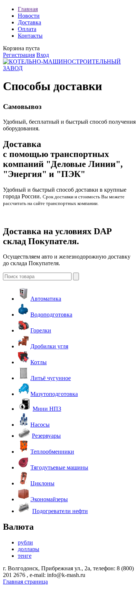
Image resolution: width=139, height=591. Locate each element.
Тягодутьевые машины (59, 467)
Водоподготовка (51, 314)
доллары (28, 549)
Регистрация (19, 55)
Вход (42, 55)
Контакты (30, 36)
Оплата (27, 29)
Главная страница (25, 581)
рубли (25, 542)
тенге (25, 556)
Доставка (29, 22)
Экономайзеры (49, 499)
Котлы (38, 362)
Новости (29, 16)
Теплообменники (52, 451)
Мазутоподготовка (54, 394)
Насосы (40, 424)
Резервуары (46, 436)
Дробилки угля (49, 346)
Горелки (40, 330)
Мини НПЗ (47, 409)
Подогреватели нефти (60, 511)
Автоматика (45, 299)
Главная (28, 9)
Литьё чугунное (50, 378)
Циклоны (42, 483)
